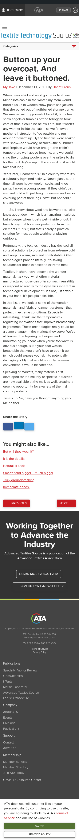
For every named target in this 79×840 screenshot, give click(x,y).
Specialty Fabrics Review (20, 670)
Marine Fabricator (15, 687)
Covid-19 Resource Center (22, 780)
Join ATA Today (13, 773)
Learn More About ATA (38, 574)
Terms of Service (39, 649)
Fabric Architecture (16, 698)
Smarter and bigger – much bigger (28, 473)
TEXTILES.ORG (15, 10)
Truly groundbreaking (19, 480)
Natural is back (14, 466)
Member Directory (15, 767)
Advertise (9, 748)
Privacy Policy (39, 834)
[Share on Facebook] (8, 426)
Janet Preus (62, 87)
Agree (39, 826)
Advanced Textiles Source (21, 692)
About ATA (10, 712)
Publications (11, 728)
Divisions (9, 723)
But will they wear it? (18, 452)
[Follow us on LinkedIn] (19, 425)
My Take (9, 87)
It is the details (13, 459)
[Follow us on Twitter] (29, 426)
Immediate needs (16, 487)
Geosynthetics (13, 676)
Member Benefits (15, 762)
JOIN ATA (63, 10)
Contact (8, 742)
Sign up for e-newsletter (41, 586)
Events (7, 717)
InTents (7, 681)
